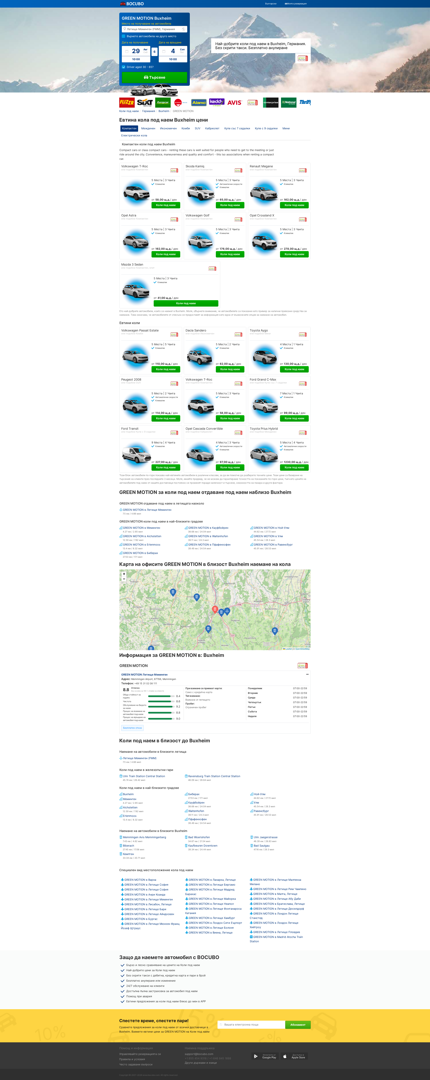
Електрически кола (134, 135)
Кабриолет (212, 128)
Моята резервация (297, 3)
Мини (286, 128)
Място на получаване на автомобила (146, 23)
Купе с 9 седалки (266, 128)
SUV (197, 128)
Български (270, 3)
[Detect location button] (183, 29)
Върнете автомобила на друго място (151, 36)
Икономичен (168, 128)
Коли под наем (166, 205)
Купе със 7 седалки (237, 128)
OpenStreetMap (302, 648)
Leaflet (288, 648)
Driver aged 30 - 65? (140, 67)
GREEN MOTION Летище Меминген (144, 674)
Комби (186, 128)
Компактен (129, 128)
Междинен (148, 128)
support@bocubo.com (199, 1054)
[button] (221, 613)
